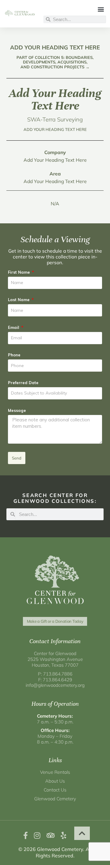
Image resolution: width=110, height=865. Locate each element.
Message (17, 410)
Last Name (19, 299)
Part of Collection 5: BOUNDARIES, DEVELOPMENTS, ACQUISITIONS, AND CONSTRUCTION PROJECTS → (55, 62)
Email (14, 327)
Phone (14, 354)
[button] (101, 9)
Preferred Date (23, 382)
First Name (19, 272)
